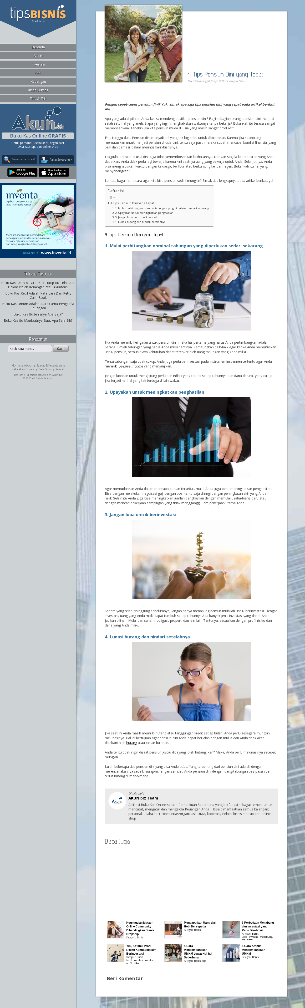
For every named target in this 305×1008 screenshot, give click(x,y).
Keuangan (38, 81)
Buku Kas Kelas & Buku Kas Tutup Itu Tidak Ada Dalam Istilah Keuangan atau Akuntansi (38, 284)
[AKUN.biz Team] (117, 808)
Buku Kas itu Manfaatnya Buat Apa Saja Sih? (38, 320)
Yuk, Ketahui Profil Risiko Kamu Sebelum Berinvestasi (141, 949)
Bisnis (38, 55)
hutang (131, 742)
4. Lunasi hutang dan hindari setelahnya (140, 222)
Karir (38, 73)
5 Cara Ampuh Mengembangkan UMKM (253, 949)
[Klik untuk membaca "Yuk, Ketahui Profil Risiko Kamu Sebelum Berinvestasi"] (115, 960)
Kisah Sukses (38, 90)
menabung (266, 936)
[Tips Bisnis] (38, 22)
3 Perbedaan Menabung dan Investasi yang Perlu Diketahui (258, 926)
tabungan (247, 940)
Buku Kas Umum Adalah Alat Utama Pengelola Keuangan (38, 305)
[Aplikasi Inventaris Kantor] (38, 255)
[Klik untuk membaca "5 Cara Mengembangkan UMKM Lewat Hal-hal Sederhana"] (173, 960)
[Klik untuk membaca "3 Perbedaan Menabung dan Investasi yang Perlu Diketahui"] (231, 937)
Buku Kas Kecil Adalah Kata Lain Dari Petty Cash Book (38, 295)
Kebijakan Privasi (23, 369)
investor (148, 960)
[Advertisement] (159, 97)
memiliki (124, 366)
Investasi (38, 64)
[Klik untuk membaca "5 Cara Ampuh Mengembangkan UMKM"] (231, 960)
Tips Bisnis (19, 375)
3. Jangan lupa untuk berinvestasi (136, 217)
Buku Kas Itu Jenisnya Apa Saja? (38, 314)
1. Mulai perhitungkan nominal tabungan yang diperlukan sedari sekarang (162, 208)
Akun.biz (57, 375)
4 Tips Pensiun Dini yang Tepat (225, 74)
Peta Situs (45, 369)
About (28, 365)
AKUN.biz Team (143, 798)
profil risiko (132, 963)
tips (215, 180)
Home (16, 365)
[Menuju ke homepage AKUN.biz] (38, 129)
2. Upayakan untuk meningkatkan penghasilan (144, 212)
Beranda (38, 47)
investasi (254, 936)
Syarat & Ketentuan (49, 365)
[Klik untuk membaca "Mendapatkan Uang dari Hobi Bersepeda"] (173, 937)
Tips (204, 960)
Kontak (60, 369)
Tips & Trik (38, 98)
